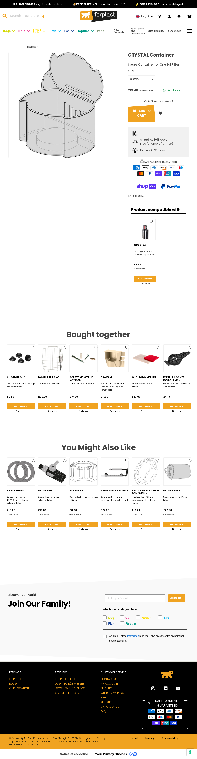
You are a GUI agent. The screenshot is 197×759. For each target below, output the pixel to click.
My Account (109, 683)
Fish (67, 31)
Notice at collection (74, 754)
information (133, 636)
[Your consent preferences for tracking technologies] (190, 752)
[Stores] (159, 16)
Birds (52, 31)
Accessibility (170, 738)
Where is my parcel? (114, 693)
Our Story (16, 679)
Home (31, 47)
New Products (119, 31)
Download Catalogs (70, 688)
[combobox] (30, 16)
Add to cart (144, 278)
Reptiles (83, 31)
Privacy (149, 738)
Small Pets (37, 31)
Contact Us (109, 679)
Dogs (7, 31)
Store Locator (65, 679)
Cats (21, 31)
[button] (43, 16)
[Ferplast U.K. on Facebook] (163, 688)
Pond (100, 31)
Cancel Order (110, 706)
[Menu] (189, 31)
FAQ (103, 711)
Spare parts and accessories (138, 31)
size (131, 71)
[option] (38, 4)
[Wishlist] (179, 16)
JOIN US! (176, 598)
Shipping (106, 688)
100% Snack (174, 30)
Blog (13, 683)
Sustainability (156, 30)
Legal (134, 738)
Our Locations (19, 688)
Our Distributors (67, 693)
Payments (107, 697)
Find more (145, 283)
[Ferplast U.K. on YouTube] (175, 688)
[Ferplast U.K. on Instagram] (153, 688)
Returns (106, 702)
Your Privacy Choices (111, 754)
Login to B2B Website (69, 683)
